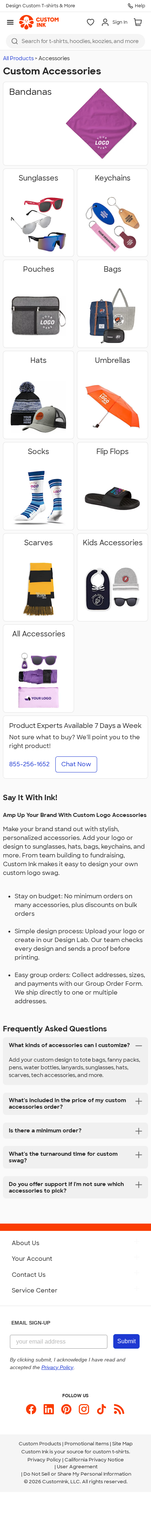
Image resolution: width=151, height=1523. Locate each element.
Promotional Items (87, 1444)
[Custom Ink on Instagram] (84, 1409)
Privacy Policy (44, 1460)
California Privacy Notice (94, 1460)
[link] (39, 22)
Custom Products (40, 1444)
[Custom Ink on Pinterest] (66, 1409)
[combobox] (75, 41)
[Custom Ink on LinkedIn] (49, 1409)
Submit (126, 1341)
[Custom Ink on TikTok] (101, 1409)
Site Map (122, 1444)
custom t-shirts (111, 1452)
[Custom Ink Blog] (119, 1409)
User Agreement (77, 1467)
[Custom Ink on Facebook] (31, 1409)
